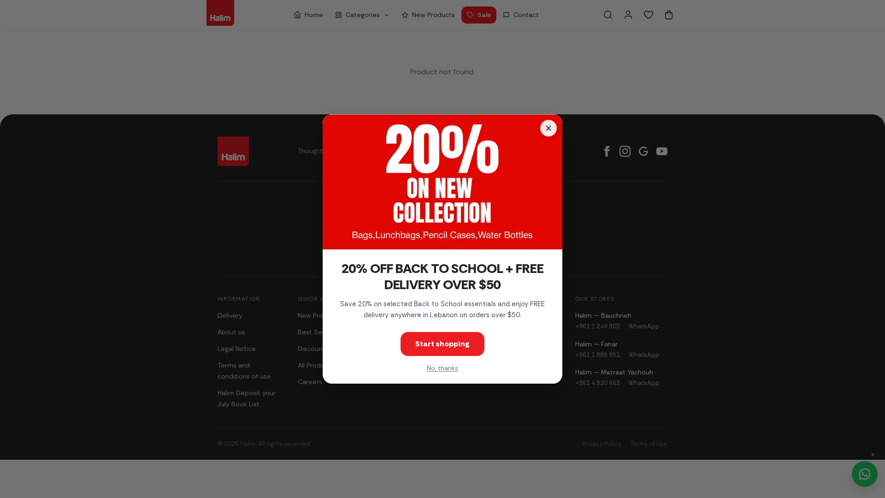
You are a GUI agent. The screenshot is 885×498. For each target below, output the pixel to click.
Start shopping (442, 344)
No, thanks (442, 368)
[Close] (548, 128)
